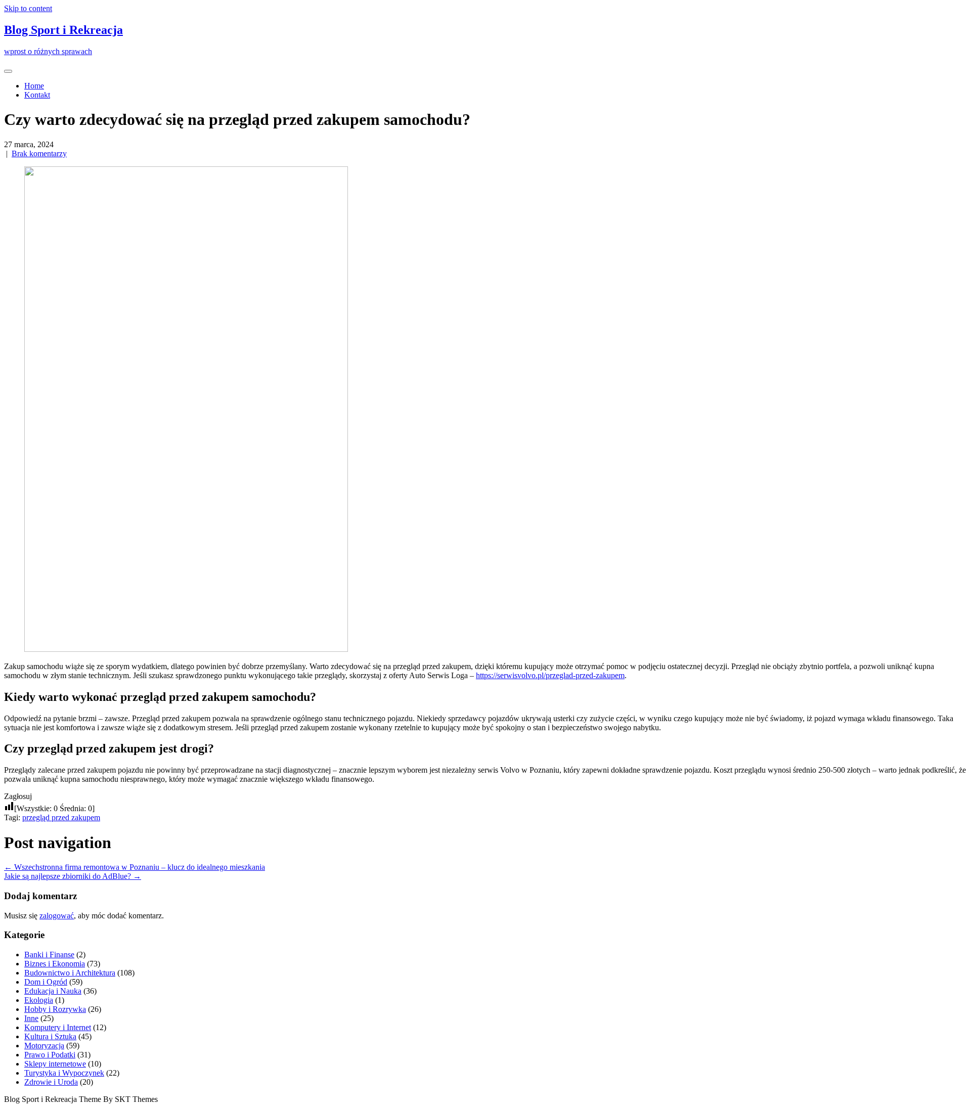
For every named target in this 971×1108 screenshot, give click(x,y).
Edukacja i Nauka (52, 991)
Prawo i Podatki (49, 1054)
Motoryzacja (44, 1045)
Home (34, 85)
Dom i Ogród (45, 982)
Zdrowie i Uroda (51, 1082)
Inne (31, 1018)
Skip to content (28, 8)
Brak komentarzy (39, 153)
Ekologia (38, 1000)
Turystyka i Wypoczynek (64, 1073)
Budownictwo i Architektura (69, 972)
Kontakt (37, 95)
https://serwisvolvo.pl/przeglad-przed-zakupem (550, 675)
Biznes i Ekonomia (54, 963)
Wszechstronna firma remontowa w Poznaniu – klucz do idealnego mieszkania (134, 867)
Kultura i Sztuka (50, 1036)
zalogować (56, 915)
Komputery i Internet (57, 1027)
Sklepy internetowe (55, 1063)
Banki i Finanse (49, 954)
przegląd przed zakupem (61, 817)
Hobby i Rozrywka (55, 1009)
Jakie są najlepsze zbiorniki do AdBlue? (72, 876)
